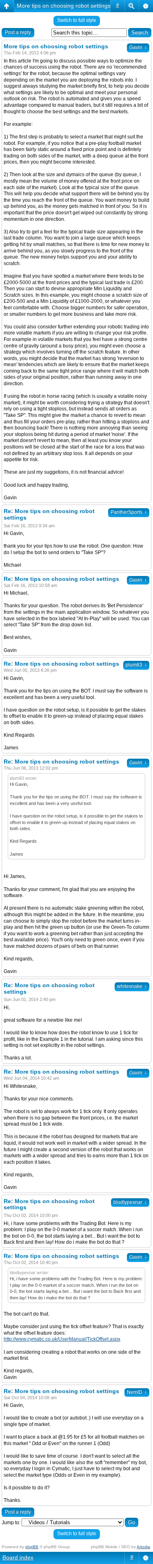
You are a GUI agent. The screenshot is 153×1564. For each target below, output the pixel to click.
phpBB (31, 1547)
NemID (137, 1392)
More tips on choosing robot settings (64, 5)
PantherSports (129, 512)
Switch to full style (76, 20)
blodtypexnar (130, 1202)
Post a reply (18, 32)
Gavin (138, 47)
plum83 (136, 665)
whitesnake (132, 986)
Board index (17, 1557)
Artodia (143, 1547)
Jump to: (11, 1522)
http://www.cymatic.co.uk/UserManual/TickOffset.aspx (62, 1339)
